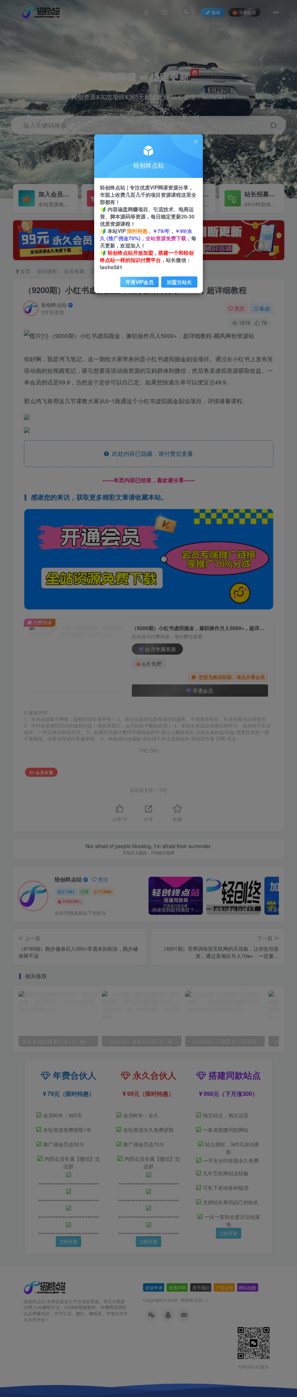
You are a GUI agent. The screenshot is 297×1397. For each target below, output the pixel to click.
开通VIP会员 (139, 281)
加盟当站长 (179, 281)
